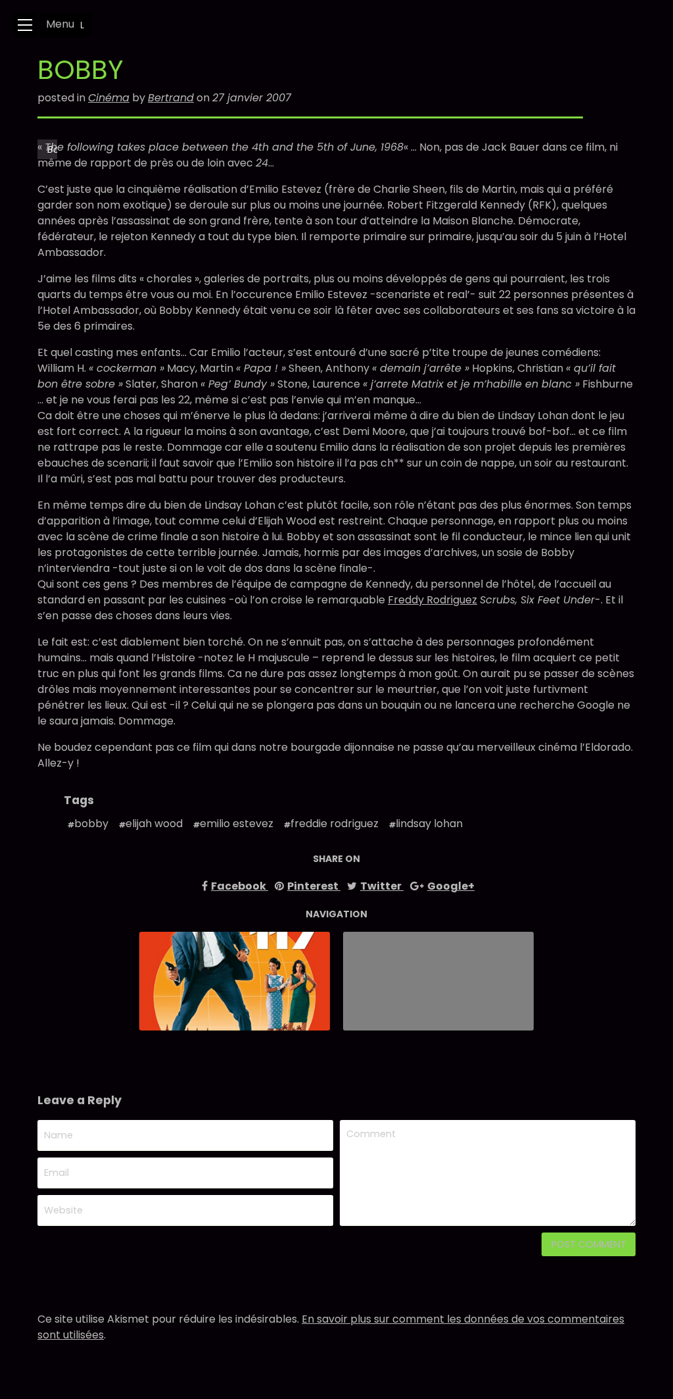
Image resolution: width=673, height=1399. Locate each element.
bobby (91, 823)
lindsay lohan (429, 823)
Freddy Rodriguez (432, 599)
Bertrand (171, 97)
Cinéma (108, 97)
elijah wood (154, 823)
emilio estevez (236, 823)
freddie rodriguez (334, 823)
